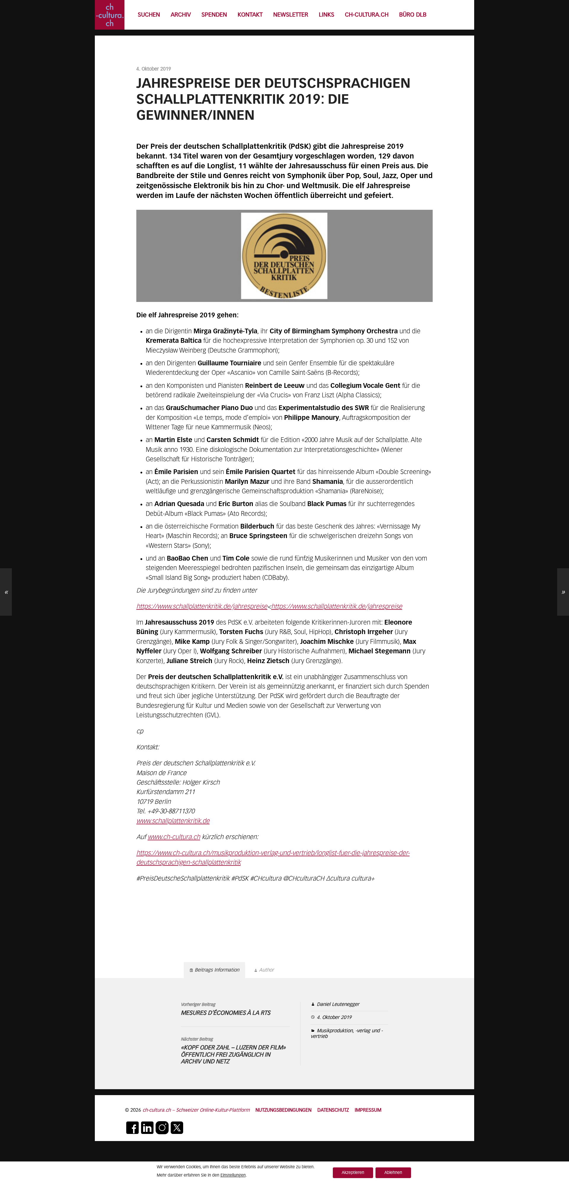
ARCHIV (181, 15)
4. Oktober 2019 (334, 1017)
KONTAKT (250, 15)
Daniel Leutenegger (338, 1004)
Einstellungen (233, 1175)
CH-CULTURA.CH (367, 15)
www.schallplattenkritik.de (173, 821)
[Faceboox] (132, 1127)
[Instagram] (162, 1127)
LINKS (326, 15)
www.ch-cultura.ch (174, 837)
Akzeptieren (353, 1173)
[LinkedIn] (147, 1127)
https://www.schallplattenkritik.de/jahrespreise (201, 607)
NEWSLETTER (290, 15)
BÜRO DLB (412, 15)
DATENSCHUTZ (333, 1110)
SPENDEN (214, 15)
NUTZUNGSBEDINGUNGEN (283, 1110)
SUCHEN (149, 15)
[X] (177, 1127)
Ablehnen (393, 1173)
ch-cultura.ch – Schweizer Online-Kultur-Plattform (196, 1110)
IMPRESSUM (368, 1110)
